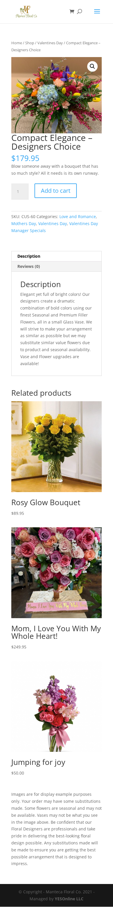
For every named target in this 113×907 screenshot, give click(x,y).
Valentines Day (50, 42)
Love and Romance (77, 216)
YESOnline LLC (69, 898)
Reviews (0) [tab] (28, 266)
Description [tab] (28, 256)
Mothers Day (23, 223)
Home (16, 42)
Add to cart (55, 191)
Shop (29, 42)
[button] (92, 66)
